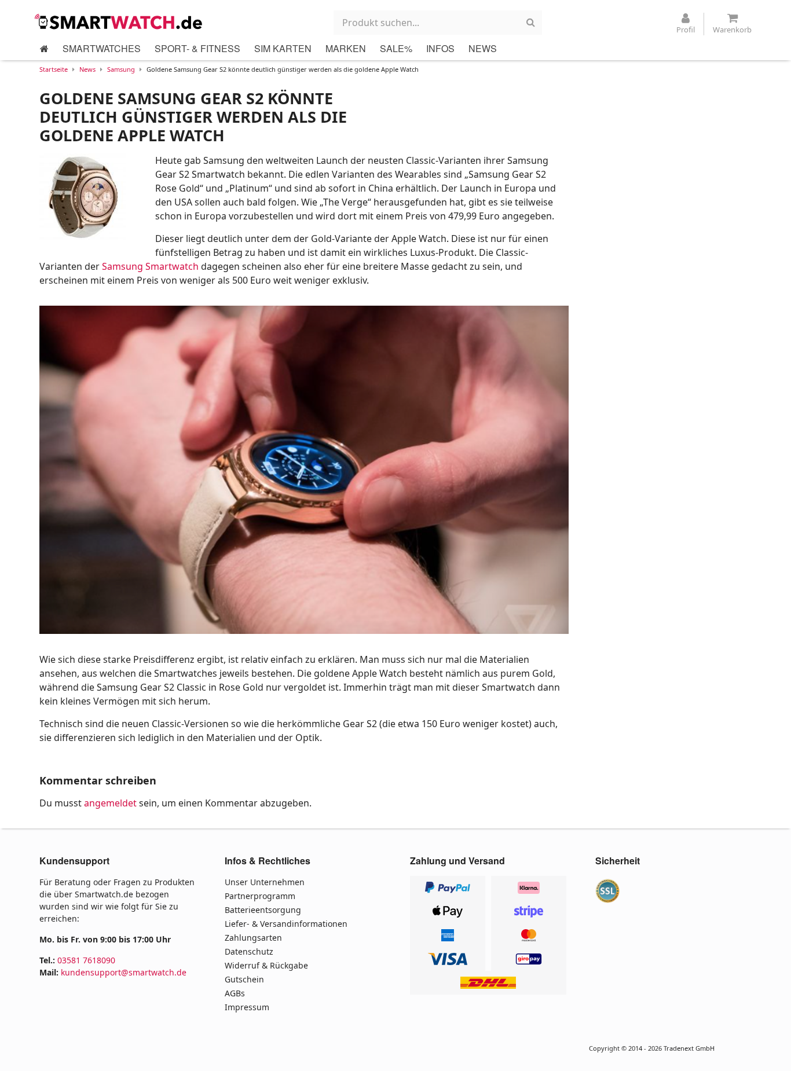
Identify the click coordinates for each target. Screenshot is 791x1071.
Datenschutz (249, 951)
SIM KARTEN (283, 48)
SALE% (396, 48)
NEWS (482, 48)
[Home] (44, 48)
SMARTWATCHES (102, 48)
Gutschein (244, 979)
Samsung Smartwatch (150, 266)
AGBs (235, 993)
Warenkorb (732, 29)
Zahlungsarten (253, 937)
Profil (685, 29)
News (87, 69)
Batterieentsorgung (263, 909)
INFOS (440, 48)
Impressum (247, 1007)
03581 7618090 (86, 960)
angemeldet (110, 803)
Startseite (53, 69)
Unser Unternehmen (265, 881)
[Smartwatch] (121, 21)
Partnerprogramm (260, 895)
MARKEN (345, 48)
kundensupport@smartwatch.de (123, 972)
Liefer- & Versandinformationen (286, 923)
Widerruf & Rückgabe (266, 965)
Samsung (121, 69)
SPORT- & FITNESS (197, 48)
